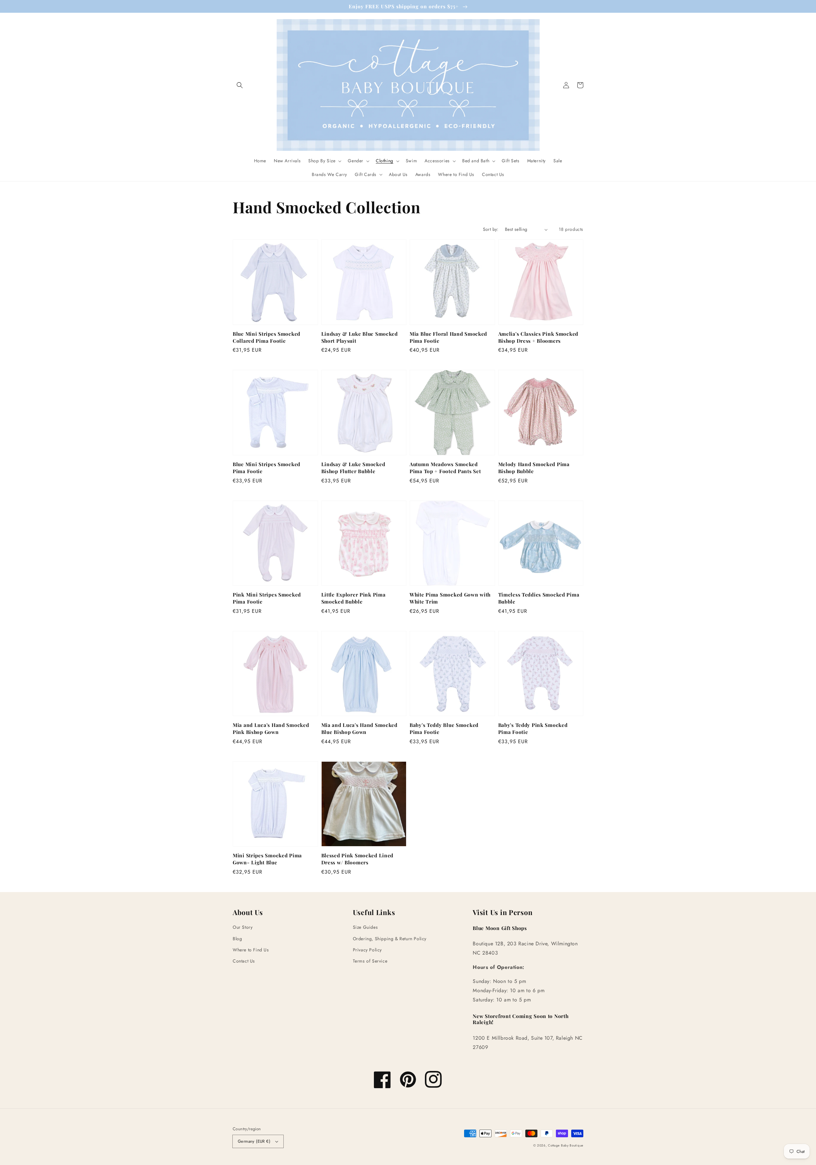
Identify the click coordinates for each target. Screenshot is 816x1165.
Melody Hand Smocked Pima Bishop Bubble (534, 467)
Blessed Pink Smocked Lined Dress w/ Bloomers (357, 859)
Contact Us (244, 961)
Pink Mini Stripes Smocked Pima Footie (267, 598)
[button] (240, 85)
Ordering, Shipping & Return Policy (389, 938)
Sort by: (491, 229)
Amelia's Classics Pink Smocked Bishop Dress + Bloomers (538, 337)
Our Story (242, 927)
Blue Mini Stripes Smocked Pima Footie (266, 467)
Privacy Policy (367, 950)
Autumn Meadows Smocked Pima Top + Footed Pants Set (445, 467)
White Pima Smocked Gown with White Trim (450, 598)
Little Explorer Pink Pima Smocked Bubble (353, 598)
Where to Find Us (251, 950)
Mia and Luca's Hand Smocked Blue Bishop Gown (359, 728)
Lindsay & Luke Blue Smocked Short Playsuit (359, 337)
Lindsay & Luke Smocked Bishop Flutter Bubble (353, 467)
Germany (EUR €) (254, 1141)
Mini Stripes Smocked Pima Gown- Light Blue (267, 859)
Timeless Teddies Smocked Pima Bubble (538, 598)
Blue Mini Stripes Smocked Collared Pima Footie (266, 337)
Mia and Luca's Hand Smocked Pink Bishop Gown (271, 728)
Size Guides (365, 927)
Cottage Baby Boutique (565, 1145)
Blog (237, 938)
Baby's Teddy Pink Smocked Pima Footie (533, 728)
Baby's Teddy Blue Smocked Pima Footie (444, 728)
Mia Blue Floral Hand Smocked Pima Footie (448, 337)
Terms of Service (370, 961)
